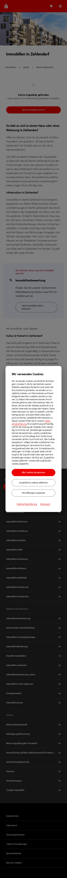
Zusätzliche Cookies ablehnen (33, 483)
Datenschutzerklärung (27, 504)
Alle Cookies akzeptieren (33, 472)
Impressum (45, 504)
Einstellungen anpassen (33, 493)
